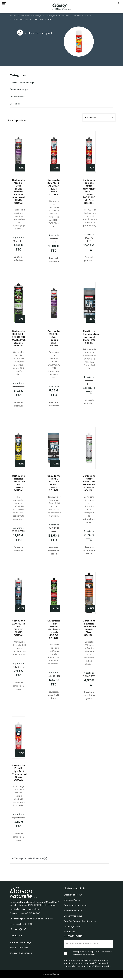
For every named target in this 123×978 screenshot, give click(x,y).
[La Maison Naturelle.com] (61, 6)
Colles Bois (15, 103)
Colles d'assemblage (22, 82)
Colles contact (17, 96)
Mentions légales (51, 974)
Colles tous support (20, 89)
